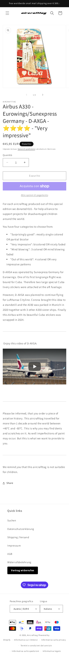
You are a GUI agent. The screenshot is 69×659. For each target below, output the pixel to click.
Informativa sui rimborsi (26, 639)
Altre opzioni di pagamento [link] (34, 195)
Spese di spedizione (26, 149)
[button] (7, 13)
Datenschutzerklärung (20, 529)
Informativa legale (52, 651)
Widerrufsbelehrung (19, 562)
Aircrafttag (32, 635)
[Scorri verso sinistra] (26, 95)
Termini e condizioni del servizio (36, 645)
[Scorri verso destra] (43, 95)
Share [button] (9, 483)
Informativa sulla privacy (53, 639)
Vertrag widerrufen (22, 570)
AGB (9, 554)
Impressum (14, 545)
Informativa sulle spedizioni (25, 651)
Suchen (11, 520)
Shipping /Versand (18, 537)
